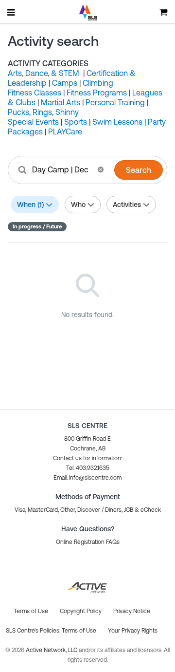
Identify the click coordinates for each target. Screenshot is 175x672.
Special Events (33, 121)
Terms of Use (79, 630)
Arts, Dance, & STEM (44, 73)
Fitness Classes (34, 92)
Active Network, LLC (52, 650)
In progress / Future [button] (37, 226)
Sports (75, 121)
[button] (100, 169)
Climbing (98, 82)
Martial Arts (60, 102)
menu (11, 12)
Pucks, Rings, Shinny (43, 112)
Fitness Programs (97, 92)
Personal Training (115, 102)
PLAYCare (65, 131)
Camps (64, 82)
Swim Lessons (117, 121)
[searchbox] (61, 169)
